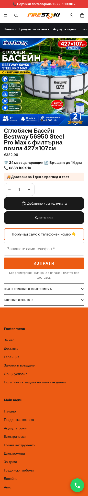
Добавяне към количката (47, 203)
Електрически (15, 436)
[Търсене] (16, 15)
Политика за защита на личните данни (35, 382)
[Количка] (82, 15)
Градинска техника (34, 29)
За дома (10, 462)
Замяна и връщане (19, 365)
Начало (10, 29)
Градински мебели (19, 470)
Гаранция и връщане (18, 300)
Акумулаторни (64, 29)
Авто (7, 487)
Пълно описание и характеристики (28, 289)
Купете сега (44, 217)
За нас (9, 340)
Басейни (11, 478)
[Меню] (5, 15)
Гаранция (11, 357)
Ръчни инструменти (19, 445)
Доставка (11, 348)
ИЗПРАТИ (44, 263)
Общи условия (15, 374)
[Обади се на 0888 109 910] (77, 485)
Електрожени (14, 453)
